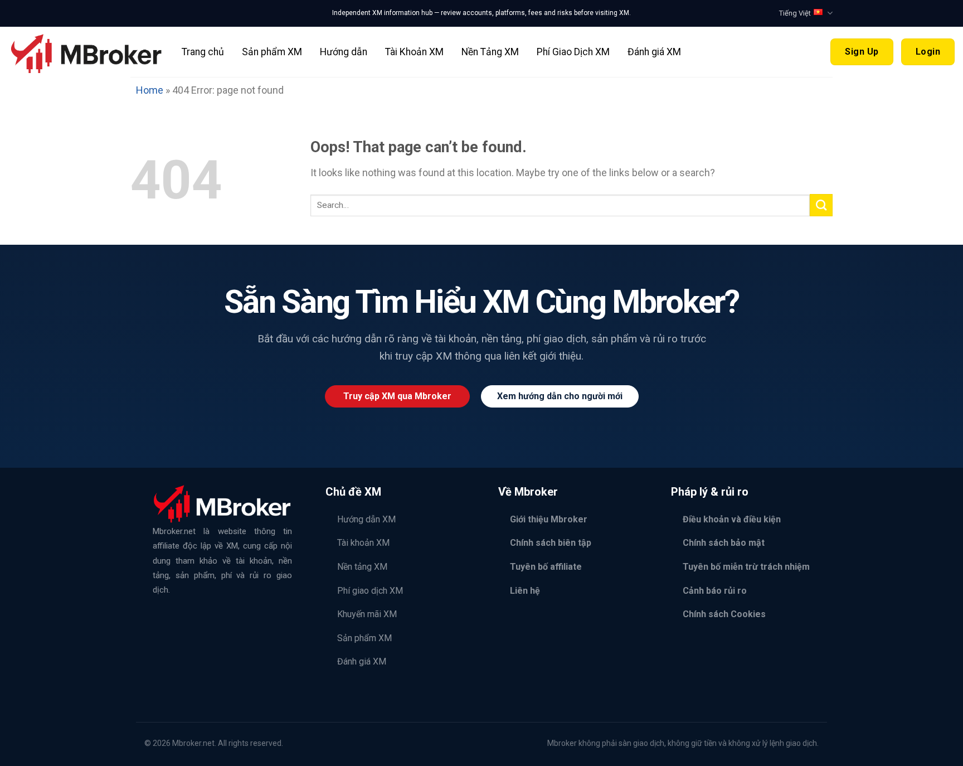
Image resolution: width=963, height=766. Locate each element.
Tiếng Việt (795, 13)
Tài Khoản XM (414, 51)
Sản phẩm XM (272, 51)
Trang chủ (203, 51)
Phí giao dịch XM (370, 590)
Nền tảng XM (362, 566)
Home (149, 90)
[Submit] (821, 205)
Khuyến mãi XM (367, 614)
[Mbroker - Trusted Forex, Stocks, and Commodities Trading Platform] (86, 51)
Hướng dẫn (343, 51)
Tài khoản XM (363, 542)
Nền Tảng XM (490, 51)
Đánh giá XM (654, 51)
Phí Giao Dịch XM (573, 51)
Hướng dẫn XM (366, 519)
